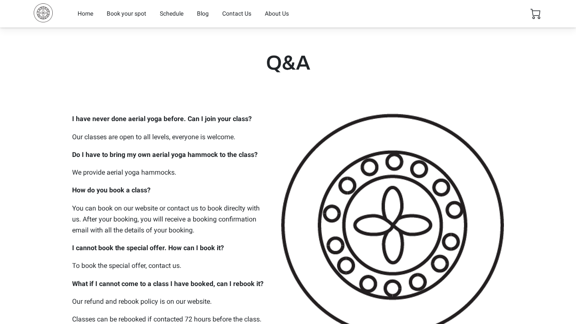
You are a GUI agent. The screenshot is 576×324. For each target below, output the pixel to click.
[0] (535, 14)
